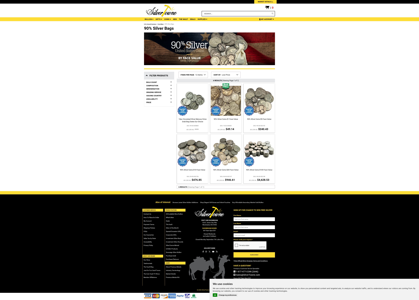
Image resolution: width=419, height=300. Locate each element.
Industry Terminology (173, 270)
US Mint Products (172, 249)
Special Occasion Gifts (173, 231)
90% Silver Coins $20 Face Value (225, 170)
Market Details (171, 274)
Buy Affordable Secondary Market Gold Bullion (248, 202)
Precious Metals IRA (172, 277)
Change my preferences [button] (228, 295)
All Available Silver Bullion (174, 214)
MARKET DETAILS (264, 2)
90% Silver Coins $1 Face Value (226, 119)
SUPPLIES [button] (202, 19)
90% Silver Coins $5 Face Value (259, 119)
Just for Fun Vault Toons (152, 270)
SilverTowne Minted (172, 245)
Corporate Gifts (171, 235)
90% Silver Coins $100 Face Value (259, 170)
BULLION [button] (148, 19)
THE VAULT (183, 19)
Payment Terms (149, 224)
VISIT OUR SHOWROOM (209, 220)
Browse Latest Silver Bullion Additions (185, 202)
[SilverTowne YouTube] (213, 252)
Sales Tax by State (150, 238)
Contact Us (147, 214)
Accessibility (148, 242)
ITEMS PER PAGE (187, 75)
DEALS (192, 19)
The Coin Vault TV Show (152, 274)
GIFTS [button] (158, 19)
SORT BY (217, 75)
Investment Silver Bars (173, 238)
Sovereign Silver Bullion (173, 252)
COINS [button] (167, 19)
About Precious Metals (173, 267)
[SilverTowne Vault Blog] (217, 252)
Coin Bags (160, 24)
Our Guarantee (149, 235)
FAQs (145, 231)
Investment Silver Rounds (174, 242)
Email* (236, 231)
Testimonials (148, 263)
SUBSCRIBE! (254, 255)
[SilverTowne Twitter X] (209, 252)
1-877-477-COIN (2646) (246, 271)
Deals (168, 221)
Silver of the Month (172, 228)
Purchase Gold (171, 256)
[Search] (272, 13)
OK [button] (215, 295)
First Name (237, 215)
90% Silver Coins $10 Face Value (192, 170)
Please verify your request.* (243, 239)
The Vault (169, 224)
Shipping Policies (149, 228)
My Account (148, 221)
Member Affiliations (150, 277)
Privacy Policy (148, 245)
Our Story (147, 260)
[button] (269, 7)
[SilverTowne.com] (170, 11)
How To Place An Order (151, 217)
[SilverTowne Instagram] (206, 252)
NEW (175, 19)
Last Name (237, 223)
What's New (170, 217)
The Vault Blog (148, 267)
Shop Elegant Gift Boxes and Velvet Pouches (215, 202)
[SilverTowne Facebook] (203, 252)
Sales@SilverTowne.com (247, 275)
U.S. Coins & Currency (150, 24)
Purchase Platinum (172, 259)
